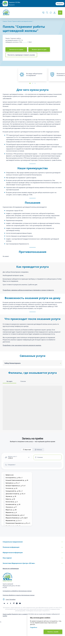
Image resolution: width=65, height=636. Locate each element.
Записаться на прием (16, 49)
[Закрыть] (1, 3)
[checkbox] (4, 475)
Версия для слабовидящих (11, 568)
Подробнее (33, 627)
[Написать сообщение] (51, 13)
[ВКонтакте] (4, 603)
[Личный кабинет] (54, 13)
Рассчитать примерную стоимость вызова (21, 55)
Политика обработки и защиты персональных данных (18, 595)
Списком (23, 381)
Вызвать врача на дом (39, 49)
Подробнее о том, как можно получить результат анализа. (22, 345)
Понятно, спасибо (52, 632)
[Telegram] (7, 603)
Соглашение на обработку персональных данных (17, 591)
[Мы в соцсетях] (10, 603)
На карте (9, 381)
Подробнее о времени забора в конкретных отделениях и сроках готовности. (28, 290)
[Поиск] (47, 13)
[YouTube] (20, 603)
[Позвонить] (43, 13)
